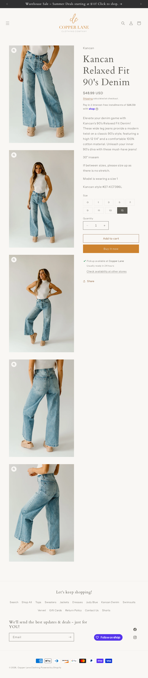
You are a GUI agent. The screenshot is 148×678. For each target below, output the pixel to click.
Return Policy (73, 610)
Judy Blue (92, 602)
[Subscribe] (70, 637)
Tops (38, 602)
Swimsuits (129, 602)
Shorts (106, 610)
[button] (8, 23)
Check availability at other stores (107, 271)
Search (14, 602)
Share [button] (90, 281)
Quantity (88, 218)
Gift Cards (55, 610)
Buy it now (111, 248)
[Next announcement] (141, 4)
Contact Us (92, 610)
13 (112, 211)
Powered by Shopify (51, 667)
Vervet (42, 610)
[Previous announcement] (7, 4)
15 (122, 210)
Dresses (77, 602)
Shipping (88, 98)
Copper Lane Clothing (29, 667)
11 (101, 211)
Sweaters (50, 602)
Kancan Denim (110, 602)
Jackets (64, 602)
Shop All (27, 602)
